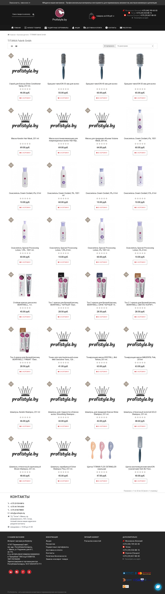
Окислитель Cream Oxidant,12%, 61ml (140, 193)
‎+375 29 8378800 (17, 510)
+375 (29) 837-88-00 (148, 15)
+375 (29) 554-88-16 (144, 13)
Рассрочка (127, 28)
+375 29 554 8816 (17, 503)
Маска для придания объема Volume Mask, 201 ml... (101, 139)
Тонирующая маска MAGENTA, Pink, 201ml (140, 358)
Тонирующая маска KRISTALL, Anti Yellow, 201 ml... (101, 358)
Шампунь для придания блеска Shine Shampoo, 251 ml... (101, 413)
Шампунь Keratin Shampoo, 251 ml (25, 412)
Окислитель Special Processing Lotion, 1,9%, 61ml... (63, 249)
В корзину (26, 98)
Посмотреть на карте (141, 18)
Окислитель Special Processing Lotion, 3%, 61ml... (140, 249)
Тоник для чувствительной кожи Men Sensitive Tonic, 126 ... (63, 358)
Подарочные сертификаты (57, 28)
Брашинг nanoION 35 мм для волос (63, 84)
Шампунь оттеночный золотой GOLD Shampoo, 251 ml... (140, 413)
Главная (17, 28)
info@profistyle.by (17, 513)
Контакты (112, 28)
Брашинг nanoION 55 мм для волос (140, 84)
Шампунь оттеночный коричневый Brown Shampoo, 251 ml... (25, 468)
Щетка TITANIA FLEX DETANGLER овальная (101, 468)
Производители (23, 35)
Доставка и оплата (94, 28)
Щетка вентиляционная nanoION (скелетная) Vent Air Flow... (140, 468)
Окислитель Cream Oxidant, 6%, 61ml (25, 193)
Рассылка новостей (92, 541)
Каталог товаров (34, 28)
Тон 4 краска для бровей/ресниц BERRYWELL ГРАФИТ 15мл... (25, 358)
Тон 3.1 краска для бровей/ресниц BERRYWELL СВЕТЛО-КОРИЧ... (140, 303)
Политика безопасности (56, 556)
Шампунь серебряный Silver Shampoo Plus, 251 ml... (63, 468)
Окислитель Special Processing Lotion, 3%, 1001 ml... (101, 249)
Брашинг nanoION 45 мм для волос (101, 84)
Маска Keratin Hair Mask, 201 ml (25, 138)
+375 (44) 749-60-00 (149, 10)
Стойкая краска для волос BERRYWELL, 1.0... (25, 303)
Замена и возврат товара (57, 559)
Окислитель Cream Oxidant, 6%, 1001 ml (140, 139)
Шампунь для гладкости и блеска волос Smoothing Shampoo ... (63, 413)
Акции (77, 28)
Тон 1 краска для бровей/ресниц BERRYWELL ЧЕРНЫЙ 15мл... (63, 303)
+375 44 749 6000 (17, 507)
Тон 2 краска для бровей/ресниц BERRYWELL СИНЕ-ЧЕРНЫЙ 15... (101, 303)
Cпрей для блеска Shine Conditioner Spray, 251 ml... (25, 85)
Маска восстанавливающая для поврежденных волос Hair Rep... (63, 139)
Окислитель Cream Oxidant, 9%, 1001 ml (63, 194)
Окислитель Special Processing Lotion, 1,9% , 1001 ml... (25, 249)
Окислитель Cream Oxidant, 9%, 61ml (102, 193)
